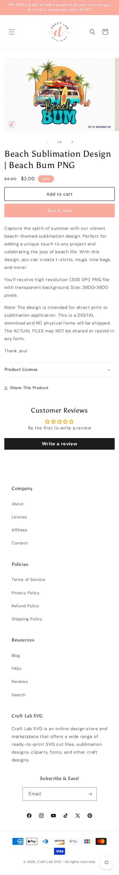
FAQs (16, 668)
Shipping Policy (27, 618)
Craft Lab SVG (49, 862)
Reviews (20, 681)
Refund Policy (25, 605)
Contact (20, 543)
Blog (16, 655)
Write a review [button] (59, 444)
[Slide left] (46, 142)
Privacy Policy (26, 592)
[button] (11, 31)
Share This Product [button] (29, 387)
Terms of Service (28, 579)
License (19, 516)
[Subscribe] (90, 794)
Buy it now (60, 211)
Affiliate (19, 530)
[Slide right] (72, 142)
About (18, 503)
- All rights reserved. (79, 862)
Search (19, 694)
